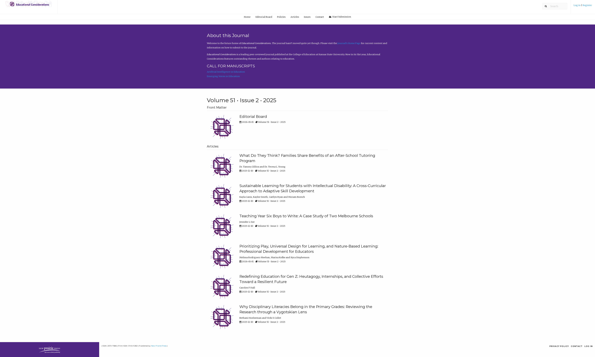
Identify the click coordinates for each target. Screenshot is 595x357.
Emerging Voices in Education (223, 76)
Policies (281, 17)
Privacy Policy (559, 346)
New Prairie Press (159, 346)
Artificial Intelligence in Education (226, 71)
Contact (319, 17)
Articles (295, 17)
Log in (577, 5)
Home (247, 17)
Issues (307, 17)
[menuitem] (583, 6)
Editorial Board (264, 17)
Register (587, 5)
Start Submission (341, 16)
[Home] (28, 5)
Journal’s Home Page (349, 43)
